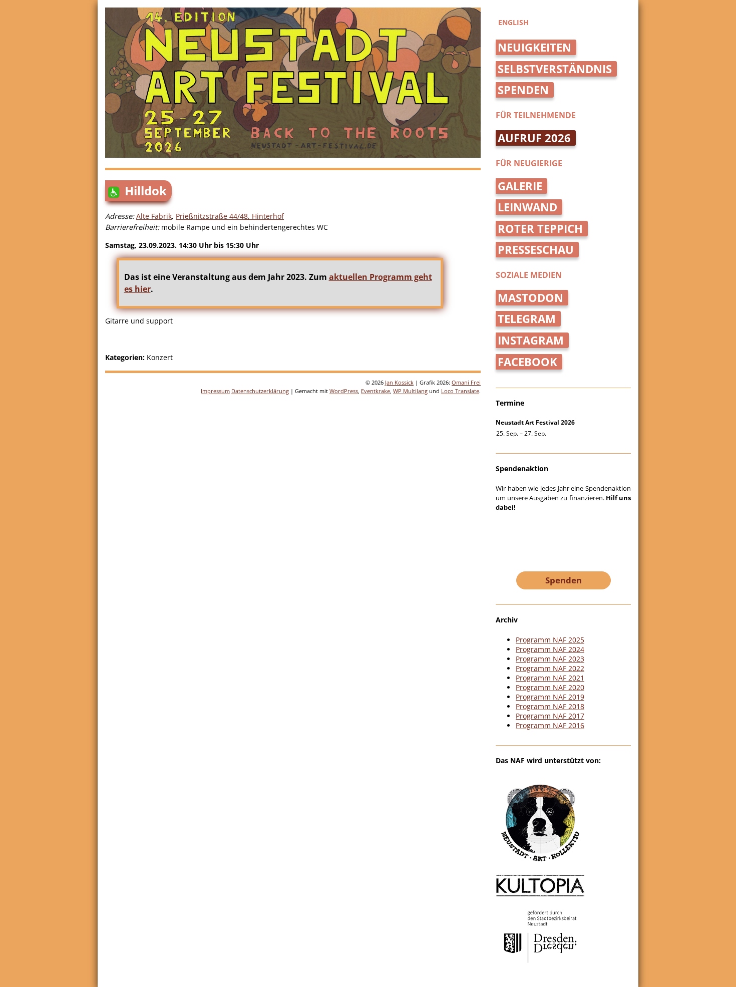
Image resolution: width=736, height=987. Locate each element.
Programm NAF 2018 (550, 706)
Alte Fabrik (154, 216)
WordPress (343, 391)
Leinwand (527, 207)
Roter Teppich (540, 228)
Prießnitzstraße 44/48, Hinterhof (230, 216)
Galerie (520, 186)
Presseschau (536, 249)
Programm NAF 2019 (550, 697)
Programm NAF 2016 (550, 725)
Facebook (527, 362)
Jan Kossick (399, 382)
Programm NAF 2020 (550, 687)
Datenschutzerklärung (260, 391)
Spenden (523, 90)
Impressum (215, 391)
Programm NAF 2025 (550, 639)
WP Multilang (410, 391)
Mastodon (530, 297)
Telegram (527, 318)
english (513, 22)
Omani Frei (466, 382)
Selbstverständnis (555, 69)
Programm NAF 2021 (550, 678)
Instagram (531, 340)
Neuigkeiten (534, 47)
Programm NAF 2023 (550, 659)
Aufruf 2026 (534, 138)
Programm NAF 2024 (550, 649)
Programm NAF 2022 (550, 668)
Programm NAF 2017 (550, 716)
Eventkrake (375, 391)
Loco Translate (460, 391)
